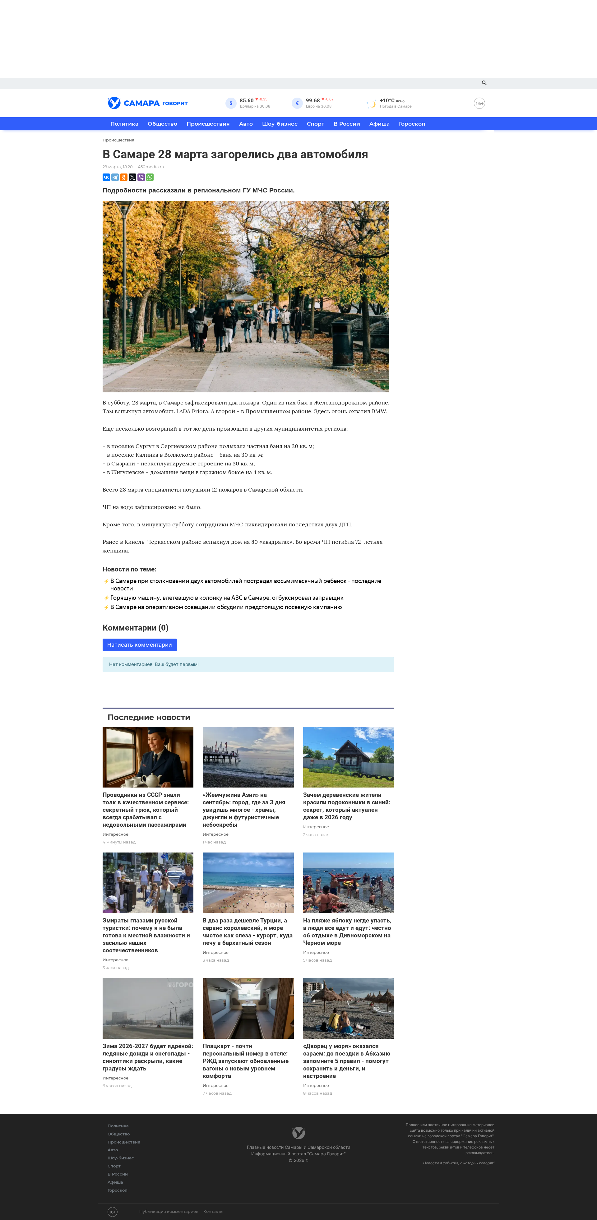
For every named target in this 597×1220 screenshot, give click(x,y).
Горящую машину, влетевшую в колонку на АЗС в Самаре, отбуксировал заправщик (227, 597)
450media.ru (151, 166)
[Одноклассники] (123, 177)
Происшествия (208, 123)
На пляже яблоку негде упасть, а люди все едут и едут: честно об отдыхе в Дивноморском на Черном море (347, 931)
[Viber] (141, 177)
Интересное (115, 834)
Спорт (315, 123)
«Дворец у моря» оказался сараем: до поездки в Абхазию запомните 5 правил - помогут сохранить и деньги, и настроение (346, 1060)
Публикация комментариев (168, 1211)
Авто (246, 123)
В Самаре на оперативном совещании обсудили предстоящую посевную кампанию (226, 607)
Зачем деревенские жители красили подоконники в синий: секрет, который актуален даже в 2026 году (346, 806)
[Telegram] (115, 177)
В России (347, 123)
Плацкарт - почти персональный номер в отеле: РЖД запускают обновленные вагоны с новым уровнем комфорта (246, 1060)
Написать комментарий (139, 644)
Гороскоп (412, 123)
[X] (132, 177)
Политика (124, 123)
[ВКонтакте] (106, 177)
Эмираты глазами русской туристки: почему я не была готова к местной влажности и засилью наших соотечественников (146, 935)
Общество (162, 123)
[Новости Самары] (147, 102)
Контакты (213, 1211)
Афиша (379, 123)
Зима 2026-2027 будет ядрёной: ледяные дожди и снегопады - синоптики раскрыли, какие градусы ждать (148, 1057)
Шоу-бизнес (280, 123)
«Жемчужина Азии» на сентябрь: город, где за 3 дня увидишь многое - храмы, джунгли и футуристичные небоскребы (244, 809)
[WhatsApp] (150, 177)
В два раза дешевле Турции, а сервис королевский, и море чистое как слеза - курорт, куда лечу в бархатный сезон (248, 931)
